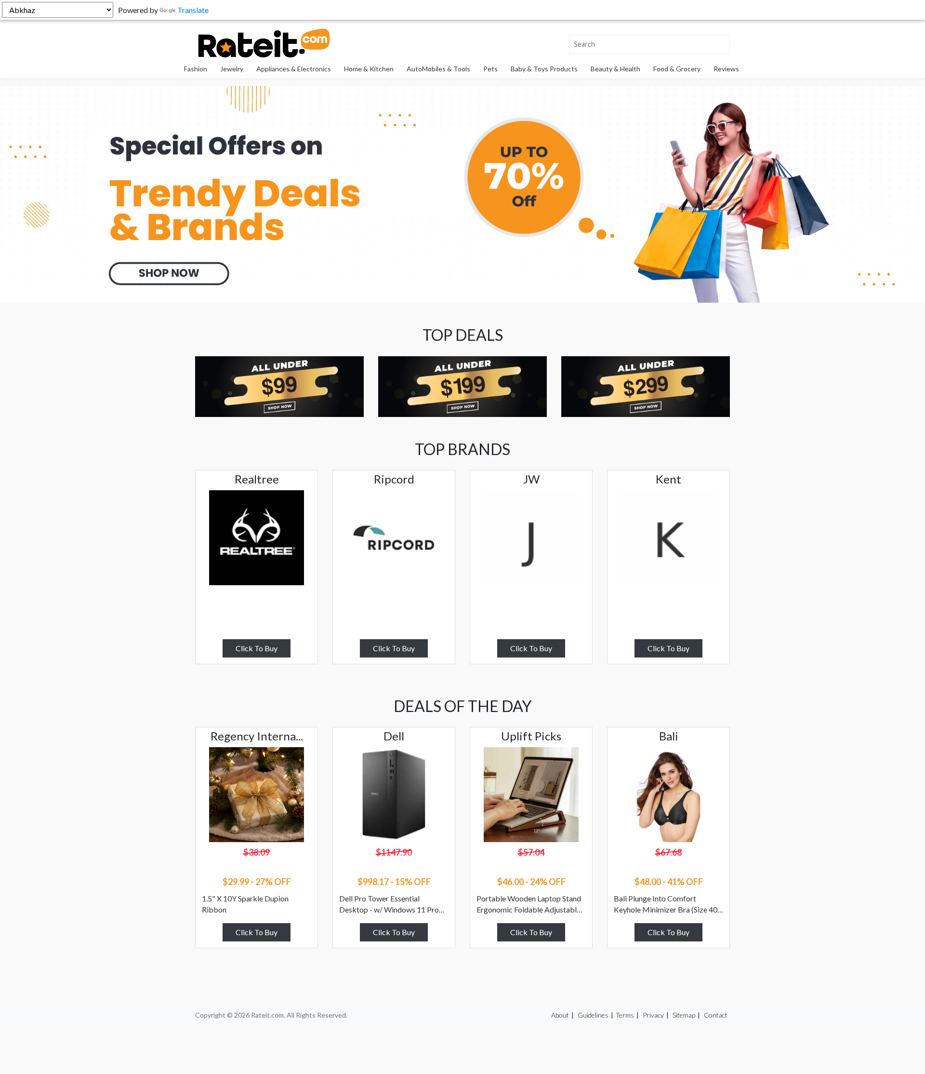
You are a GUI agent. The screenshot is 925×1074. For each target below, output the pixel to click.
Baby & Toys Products (544, 69)
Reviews (726, 69)
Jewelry (231, 69)
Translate (193, 9)
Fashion (195, 69)
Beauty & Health (615, 69)
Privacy (653, 1015)
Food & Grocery (676, 69)
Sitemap (684, 1015)
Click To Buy (257, 648)
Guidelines (593, 1015)
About (560, 1015)
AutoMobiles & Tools (438, 69)
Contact (715, 1015)
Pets (490, 69)
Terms (625, 1015)
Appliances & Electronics (293, 69)
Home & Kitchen (369, 69)
